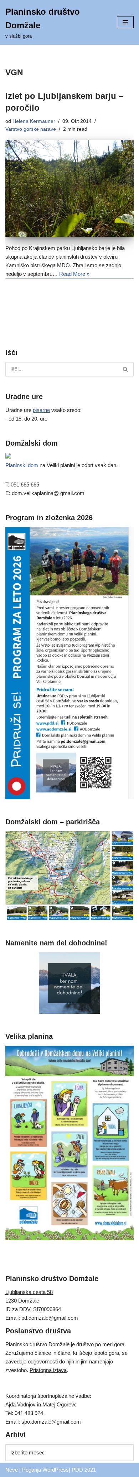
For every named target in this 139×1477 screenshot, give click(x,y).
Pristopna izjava (48, 1370)
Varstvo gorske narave (30, 129)
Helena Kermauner (33, 121)
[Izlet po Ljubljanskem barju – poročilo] (69, 188)
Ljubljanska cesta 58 (29, 1292)
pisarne (41, 410)
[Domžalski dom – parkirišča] (69, 918)
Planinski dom (21, 465)
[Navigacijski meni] (125, 22)
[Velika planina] (69, 1238)
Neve (11, 1470)
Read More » (74, 274)
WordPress (55, 1470)
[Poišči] (126, 369)
